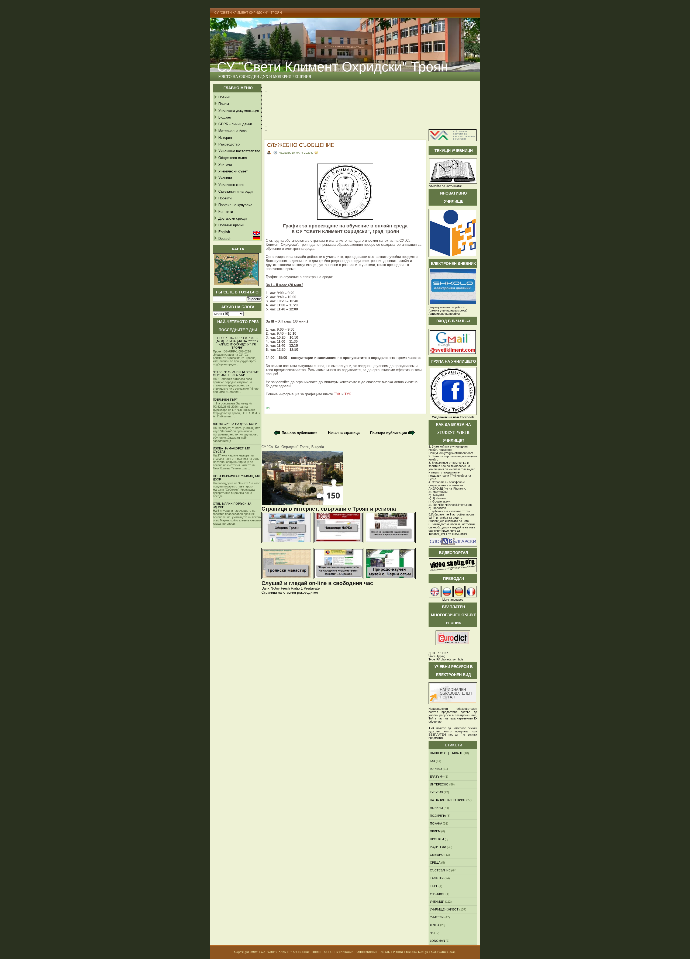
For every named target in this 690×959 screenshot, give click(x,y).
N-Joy (275, 588)
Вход (328, 952)
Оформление (367, 952)
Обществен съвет (232, 158)
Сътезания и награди (235, 191)
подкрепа (438, 815)
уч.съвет (437, 893)
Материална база (232, 131)
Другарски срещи (232, 218)
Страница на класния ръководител (289, 592)
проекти (437, 839)
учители (437, 917)
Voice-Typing (437, 656)
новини (436, 807)
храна (434, 925)
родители (438, 847)
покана (436, 823)
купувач (436, 792)
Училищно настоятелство (239, 151)
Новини (224, 97)
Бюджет (225, 117)
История (225, 138)
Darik (265, 588)
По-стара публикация (388, 433)
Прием (223, 104)
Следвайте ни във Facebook (453, 417)
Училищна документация (238, 111)
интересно (439, 784)
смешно (437, 854)
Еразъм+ (437, 776)
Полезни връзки (231, 225)
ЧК (431, 932)
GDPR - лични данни (235, 124)
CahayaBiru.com (443, 952)
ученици (437, 901)
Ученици (225, 178)
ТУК (337, 394)
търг (434, 886)
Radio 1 (297, 588)
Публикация (344, 952)
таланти (437, 878)
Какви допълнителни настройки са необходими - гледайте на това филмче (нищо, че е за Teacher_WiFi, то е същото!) (452, 528)
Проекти (225, 198)
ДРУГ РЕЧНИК (438, 653)
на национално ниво (447, 800)
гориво (436, 768)
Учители (225, 164)
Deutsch (224, 239)
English (224, 232)
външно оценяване (446, 753)
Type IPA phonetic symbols (446, 659)
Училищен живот (232, 185)
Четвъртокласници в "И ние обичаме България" (236, 373)
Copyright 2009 (246, 952)
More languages (452, 599)
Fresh (285, 588)
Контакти (225, 212)
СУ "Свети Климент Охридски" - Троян (248, 13)
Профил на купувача (235, 205)
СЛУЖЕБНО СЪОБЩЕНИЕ (300, 144)
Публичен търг (225, 399)
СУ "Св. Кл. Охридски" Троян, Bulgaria (292, 447)
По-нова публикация (300, 433)
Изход (398, 952)
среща (435, 862)
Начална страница (344, 433)
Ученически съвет (233, 171)
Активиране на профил (444, 313)
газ (432, 761)
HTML (385, 952)
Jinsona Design (417, 952)
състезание (440, 870)
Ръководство (229, 144)
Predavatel (312, 588)
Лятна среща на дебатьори (235, 423)
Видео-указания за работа (446, 307)
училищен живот (444, 909)
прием (435, 831)
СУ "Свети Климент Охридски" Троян (332, 66)
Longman (437, 940)
